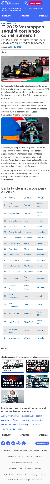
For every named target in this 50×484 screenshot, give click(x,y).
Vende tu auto (35, 3)
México (19, 475)
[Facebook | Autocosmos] (3, 443)
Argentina (12, 469)
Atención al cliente (20, 450)
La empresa (7, 450)
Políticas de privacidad (16, 456)
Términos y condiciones (38, 450)
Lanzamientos (37, 420)
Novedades (14, 424)
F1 (6, 52)
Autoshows (6, 420)
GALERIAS (43, 15)
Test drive (35, 424)
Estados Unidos (8, 475)
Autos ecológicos (38, 415)
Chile (21, 469)
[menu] (46, 3)
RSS (37, 463)
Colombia (28, 469)
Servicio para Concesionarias (22, 463)
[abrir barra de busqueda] (26, 3)
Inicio (4, 8)
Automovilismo (9, 23)
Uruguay (34, 475)
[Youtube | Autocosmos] (13, 443)
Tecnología (25, 424)
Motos (4, 424)
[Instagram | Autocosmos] (18, 443)
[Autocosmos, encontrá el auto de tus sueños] (10, 3)
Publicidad (38, 456)
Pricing (29, 456)
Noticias (18, 8)
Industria (25, 420)
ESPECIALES (25, 15)
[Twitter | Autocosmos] (8, 443)
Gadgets (16, 420)
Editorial (11, 8)
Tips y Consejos (8, 429)
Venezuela (43, 475)
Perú (26, 475)
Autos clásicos (22, 415)
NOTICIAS (6, 15)
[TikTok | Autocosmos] (24, 443)
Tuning (20, 429)
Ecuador (38, 469)
